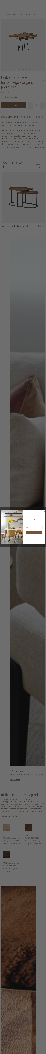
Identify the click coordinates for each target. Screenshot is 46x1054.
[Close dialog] (44, 511)
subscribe (34, 532)
